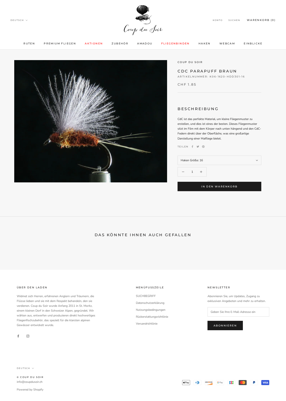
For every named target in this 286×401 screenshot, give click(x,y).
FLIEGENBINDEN (175, 43)
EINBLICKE (253, 43)
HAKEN (204, 43)
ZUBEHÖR (120, 43)
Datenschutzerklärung (150, 303)
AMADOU (144, 43)
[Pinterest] (203, 146)
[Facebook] (192, 146)
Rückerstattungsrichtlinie (152, 317)
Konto (218, 20)
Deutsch (17, 20)
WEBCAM (227, 43)
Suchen (234, 20)
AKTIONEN (94, 43)
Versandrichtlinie (146, 324)
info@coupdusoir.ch (30, 382)
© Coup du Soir (30, 377)
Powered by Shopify (30, 390)
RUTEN (29, 43)
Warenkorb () (261, 20)
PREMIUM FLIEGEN (60, 43)
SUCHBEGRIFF (146, 296)
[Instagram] (27, 336)
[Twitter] (198, 146)
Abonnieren (225, 325)
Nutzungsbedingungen (150, 310)
